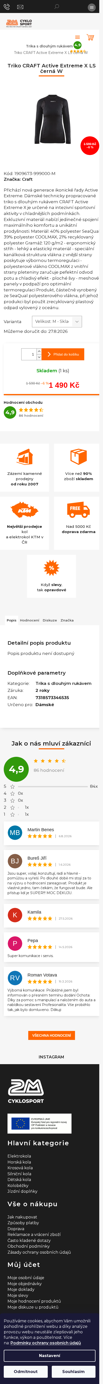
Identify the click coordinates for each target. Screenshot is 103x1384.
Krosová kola (20, 1168)
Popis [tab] (11, 620)
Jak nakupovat (22, 1217)
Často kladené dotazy (29, 1240)
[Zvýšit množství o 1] (39, 351)
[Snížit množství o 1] (39, 357)
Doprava (16, 1228)
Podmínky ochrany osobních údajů (45, 1343)
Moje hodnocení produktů (34, 1301)
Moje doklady (21, 1289)
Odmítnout (26, 1371)
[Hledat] (57, 6)
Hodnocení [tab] (29, 620)
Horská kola (19, 1162)
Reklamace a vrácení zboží (34, 1234)
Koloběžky (18, 1185)
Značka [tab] (67, 620)
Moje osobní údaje (26, 1277)
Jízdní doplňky (23, 1191)
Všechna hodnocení (51, 1035)
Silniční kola (19, 1174)
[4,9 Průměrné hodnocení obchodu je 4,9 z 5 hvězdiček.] (77, 37)
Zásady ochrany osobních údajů (39, 1252)
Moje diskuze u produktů (33, 1307)
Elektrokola (19, 1156)
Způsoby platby (23, 1222)
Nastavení (49, 1355)
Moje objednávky (25, 1283)
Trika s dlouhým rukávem (64, 683)
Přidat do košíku (66, 354)
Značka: (18, 179)
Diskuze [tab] (50, 620)
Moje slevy (18, 1295)
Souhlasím (73, 1371)
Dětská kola (19, 1179)
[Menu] (92, 7)
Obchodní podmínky (29, 1246)
